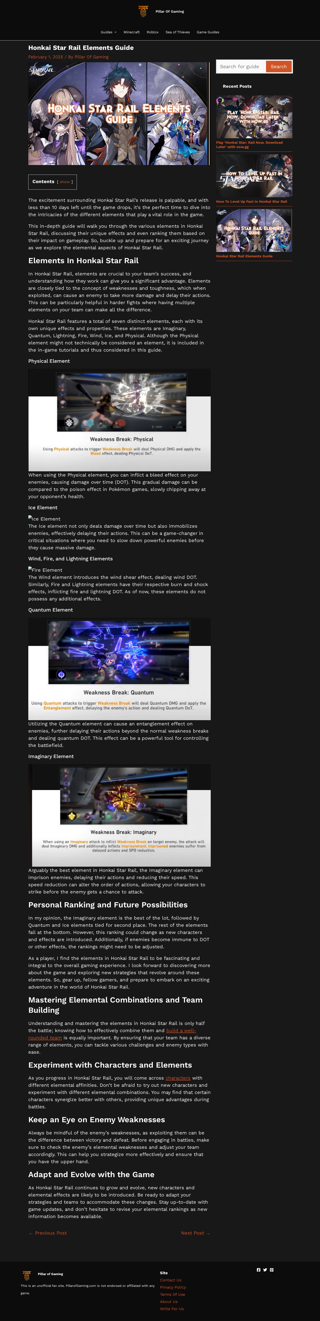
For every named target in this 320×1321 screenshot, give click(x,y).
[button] (114, 32)
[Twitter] (265, 1270)
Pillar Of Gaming (170, 11)
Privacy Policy (173, 1287)
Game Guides (208, 32)
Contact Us (170, 1280)
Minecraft (132, 32)
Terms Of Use (172, 1294)
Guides (106, 32)
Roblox (153, 32)
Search (279, 66)
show (65, 182)
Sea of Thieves (178, 32)
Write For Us (172, 1308)
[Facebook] (259, 1270)
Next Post (196, 1233)
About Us (169, 1301)
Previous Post (48, 1233)
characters (178, 1078)
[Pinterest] (272, 1270)
